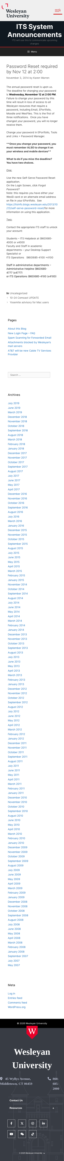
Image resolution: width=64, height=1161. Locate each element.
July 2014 (13, 602)
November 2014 (17, 584)
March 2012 (15, 729)
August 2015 (15, 548)
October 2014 (16, 589)
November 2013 (17, 638)
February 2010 (16, 838)
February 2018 (16, 444)
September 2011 (17, 756)
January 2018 (16, 448)
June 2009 (14, 874)
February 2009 (17, 892)
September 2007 (18, 956)
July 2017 (13, 475)
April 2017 (14, 489)
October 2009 (16, 856)
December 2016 (17, 493)
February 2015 (16, 575)
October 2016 (16, 502)
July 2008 (14, 924)
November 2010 (17, 802)
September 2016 (18, 507)
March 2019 (15, 412)
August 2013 (15, 652)
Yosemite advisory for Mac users (29, 302)
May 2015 (13, 561)
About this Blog (17, 328)
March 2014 (15, 620)
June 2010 (14, 820)
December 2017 (17, 453)
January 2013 (16, 684)
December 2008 (17, 901)
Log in (11, 993)
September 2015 (18, 543)
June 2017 (14, 480)
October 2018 (16, 425)
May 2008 (14, 933)
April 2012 (14, 725)
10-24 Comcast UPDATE (24, 297)
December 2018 (17, 416)
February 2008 (16, 947)
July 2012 (13, 711)
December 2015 (17, 530)
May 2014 (14, 611)
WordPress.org (16, 1007)
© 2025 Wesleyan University (30, 1153)
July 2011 (13, 765)
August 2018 (15, 435)
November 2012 (17, 693)
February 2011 (16, 788)
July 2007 (14, 960)
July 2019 (13, 403)
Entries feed (15, 998)
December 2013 (17, 634)
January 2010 (16, 842)
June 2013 (14, 661)
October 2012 (16, 697)
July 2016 (13, 516)
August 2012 (15, 706)
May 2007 (14, 965)
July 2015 (13, 552)
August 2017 (15, 471)
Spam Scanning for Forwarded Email (29, 337)
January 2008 (16, 951)
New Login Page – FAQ (21, 333)
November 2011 (17, 747)
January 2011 (16, 792)
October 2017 (16, 462)
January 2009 (16, 897)
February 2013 (16, 679)
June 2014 (14, 607)
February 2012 (16, 734)
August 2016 (15, 512)
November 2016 (17, 498)
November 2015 (17, 534)
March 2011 (15, 783)
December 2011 (17, 743)
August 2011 (15, 761)
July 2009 (14, 870)
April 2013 (14, 670)
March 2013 (15, 675)
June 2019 (14, 407)
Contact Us (16, 1100)
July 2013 (13, 657)
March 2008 (15, 942)
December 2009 (17, 847)
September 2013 (18, 647)
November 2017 (17, 457)
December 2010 (17, 797)
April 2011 (13, 779)
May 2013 (14, 666)
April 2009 (14, 883)
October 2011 (16, 752)
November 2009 (18, 851)
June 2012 (14, 716)
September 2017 (18, 466)
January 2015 (16, 580)
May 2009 (14, 879)
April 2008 (14, 937)
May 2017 (13, 484)
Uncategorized (18, 293)
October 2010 (16, 806)
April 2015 (14, 566)
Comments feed (17, 1002)
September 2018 (18, 430)
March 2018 (15, 439)
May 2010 (14, 824)
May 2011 (13, 774)
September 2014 (18, 593)
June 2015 (14, 557)
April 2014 (14, 616)
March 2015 (15, 571)
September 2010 (18, 811)
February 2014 (16, 625)
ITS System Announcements (34, 30)
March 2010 (15, 833)
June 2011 (14, 770)
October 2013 (16, 643)
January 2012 (16, 738)
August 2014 (15, 598)
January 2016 (16, 525)
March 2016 (15, 521)
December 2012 (17, 688)
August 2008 (15, 919)
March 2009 (15, 888)
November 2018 (17, 421)
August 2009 (16, 865)
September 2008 (18, 915)
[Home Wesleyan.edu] (32, 1032)
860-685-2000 (56, 1083)
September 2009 (18, 861)
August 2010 (15, 815)
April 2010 (14, 829)
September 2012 (18, 702)
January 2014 (16, 629)
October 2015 (16, 539)
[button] (57, 10)
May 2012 (13, 720)
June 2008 (14, 928)
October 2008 (16, 910)
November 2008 (17, 906)
